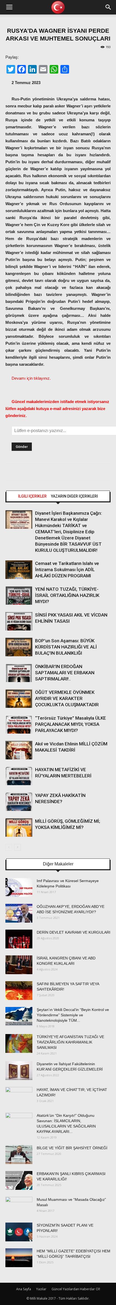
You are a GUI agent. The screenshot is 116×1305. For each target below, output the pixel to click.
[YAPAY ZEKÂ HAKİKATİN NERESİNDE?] (18, 801)
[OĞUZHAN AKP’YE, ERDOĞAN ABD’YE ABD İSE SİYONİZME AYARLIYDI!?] (18, 913)
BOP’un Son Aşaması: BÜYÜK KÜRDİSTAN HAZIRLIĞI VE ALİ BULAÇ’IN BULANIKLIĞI (66, 647)
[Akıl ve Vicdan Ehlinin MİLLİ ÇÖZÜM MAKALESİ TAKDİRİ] (18, 750)
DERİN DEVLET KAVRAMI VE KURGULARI (73, 932)
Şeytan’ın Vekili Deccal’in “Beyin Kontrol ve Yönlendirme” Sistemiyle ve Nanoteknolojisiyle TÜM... (73, 1015)
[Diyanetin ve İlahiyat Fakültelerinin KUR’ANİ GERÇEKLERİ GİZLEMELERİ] (18, 1070)
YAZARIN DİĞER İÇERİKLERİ (74, 496)
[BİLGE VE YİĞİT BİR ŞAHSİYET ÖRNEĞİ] (18, 1154)
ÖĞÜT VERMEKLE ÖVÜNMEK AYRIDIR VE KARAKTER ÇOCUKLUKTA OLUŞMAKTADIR (67, 698)
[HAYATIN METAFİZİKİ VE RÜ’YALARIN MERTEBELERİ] (18, 776)
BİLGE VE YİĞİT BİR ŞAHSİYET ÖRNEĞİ (72, 1148)
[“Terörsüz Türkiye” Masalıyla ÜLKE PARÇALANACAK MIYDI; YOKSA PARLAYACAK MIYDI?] (18, 724)
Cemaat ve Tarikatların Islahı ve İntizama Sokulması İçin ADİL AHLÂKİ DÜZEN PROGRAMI (67, 569)
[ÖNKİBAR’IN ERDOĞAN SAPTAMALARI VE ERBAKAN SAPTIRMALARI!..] (18, 673)
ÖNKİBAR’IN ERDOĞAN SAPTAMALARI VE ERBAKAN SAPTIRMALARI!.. (64, 673)
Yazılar (41, 1289)
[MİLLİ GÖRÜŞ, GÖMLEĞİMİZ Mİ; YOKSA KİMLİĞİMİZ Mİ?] (18, 827)
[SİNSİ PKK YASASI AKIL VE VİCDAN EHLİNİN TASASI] (18, 621)
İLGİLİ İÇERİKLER (32, 496)
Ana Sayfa (23, 1289)
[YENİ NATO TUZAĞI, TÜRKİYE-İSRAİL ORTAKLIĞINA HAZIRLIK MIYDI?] (18, 595)
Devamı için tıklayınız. (31, 378)
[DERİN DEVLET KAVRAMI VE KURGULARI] (18, 939)
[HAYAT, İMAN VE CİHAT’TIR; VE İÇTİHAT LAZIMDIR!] (18, 1096)
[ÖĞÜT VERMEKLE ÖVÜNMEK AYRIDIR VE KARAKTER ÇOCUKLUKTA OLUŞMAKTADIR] (18, 698)
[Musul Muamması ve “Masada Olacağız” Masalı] (18, 1206)
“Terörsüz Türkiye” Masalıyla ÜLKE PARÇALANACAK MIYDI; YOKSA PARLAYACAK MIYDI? (70, 724)
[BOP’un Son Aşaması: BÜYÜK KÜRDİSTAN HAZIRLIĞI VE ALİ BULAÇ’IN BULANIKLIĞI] (18, 647)
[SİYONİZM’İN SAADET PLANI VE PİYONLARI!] (18, 1232)
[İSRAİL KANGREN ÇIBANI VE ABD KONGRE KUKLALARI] (18, 964)
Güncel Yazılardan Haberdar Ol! (76, 1289)
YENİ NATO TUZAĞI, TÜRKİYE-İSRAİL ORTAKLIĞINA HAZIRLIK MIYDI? (67, 595)
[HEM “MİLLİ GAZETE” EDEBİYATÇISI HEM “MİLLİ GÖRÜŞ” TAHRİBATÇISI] (18, 1257)
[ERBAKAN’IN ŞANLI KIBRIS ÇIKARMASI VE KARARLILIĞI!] (18, 1180)
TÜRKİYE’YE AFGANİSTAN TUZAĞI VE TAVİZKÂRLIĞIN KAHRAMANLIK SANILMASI (70, 1042)
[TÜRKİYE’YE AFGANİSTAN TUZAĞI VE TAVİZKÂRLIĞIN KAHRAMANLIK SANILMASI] (18, 1043)
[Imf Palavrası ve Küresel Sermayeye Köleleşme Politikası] (18, 887)
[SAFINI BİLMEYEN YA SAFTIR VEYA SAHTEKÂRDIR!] (18, 990)
